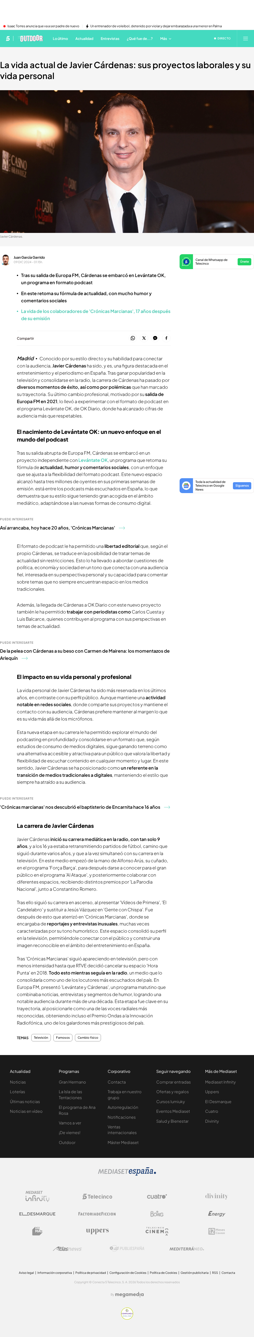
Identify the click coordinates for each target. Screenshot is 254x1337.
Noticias (18, 1082)
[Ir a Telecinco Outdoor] (30, 38)
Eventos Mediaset (173, 1111)
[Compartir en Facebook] (166, 338)
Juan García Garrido (29, 257)
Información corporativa (54, 1273)
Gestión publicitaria (195, 1273)
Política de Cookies (163, 1273)
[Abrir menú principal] (245, 38)
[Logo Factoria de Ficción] (97, 1214)
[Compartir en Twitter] (144, 338)
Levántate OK (93, 460)
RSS (215, 1273)
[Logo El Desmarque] (37, 1214)
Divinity (212, 1121)
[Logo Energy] (216, 1214)
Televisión (41, 1037)
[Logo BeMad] (37, 1231)
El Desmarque (218, 1101)
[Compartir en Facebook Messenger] (155, 338)
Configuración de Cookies (127, 1273)
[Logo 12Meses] (216, 1231)
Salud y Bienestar (172, 1121)
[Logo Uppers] (97, 1231)
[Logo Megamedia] (129, 1294)
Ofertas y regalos (172, 1091)
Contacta (117, 1082)
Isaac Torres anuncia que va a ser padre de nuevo (43, 26)
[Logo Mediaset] (127, 1174)
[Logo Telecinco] (97, 1196)
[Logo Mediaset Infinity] (37, 1196)
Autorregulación (123, 1107)
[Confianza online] (127, 1318)
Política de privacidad (90, 1273)
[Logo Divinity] (216, 1196)
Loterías (17, 1091)
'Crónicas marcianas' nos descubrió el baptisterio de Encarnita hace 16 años (80, 807)
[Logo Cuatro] (157, 1196)
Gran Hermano (72, 1082)
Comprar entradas (173, 1082)
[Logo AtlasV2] (67, 1248)
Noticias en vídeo (26, 1111)
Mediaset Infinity (220, 1082)
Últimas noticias (25, 1101)
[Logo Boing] (157, 1214)
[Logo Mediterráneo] (186, 1249)
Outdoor (67, 1142)
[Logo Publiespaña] (127, 1248)
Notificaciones (122, 1117)
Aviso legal (26, 1273)
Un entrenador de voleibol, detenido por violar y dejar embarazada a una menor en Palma (156, 26)
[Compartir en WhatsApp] (132, 338)
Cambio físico (88, 1037)
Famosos (63, 1037)
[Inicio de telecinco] (8, 38)
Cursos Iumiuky (170, 1101)
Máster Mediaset (123, 1142)
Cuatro (211, 1111)
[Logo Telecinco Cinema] (157, 1231)
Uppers (212, 1091)
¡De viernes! (69, 1132)
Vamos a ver (70, 1122)
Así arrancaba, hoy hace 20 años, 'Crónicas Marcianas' (57, 527)
